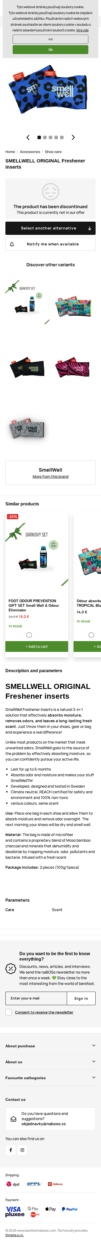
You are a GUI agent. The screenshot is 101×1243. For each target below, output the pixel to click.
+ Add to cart (37, 646)
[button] (28, 137)
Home (10, 151)
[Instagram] (22, 1150)
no (50, 39)
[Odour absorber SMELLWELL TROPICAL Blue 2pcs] (17, 635)
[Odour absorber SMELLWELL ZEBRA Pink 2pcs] (12, 635)
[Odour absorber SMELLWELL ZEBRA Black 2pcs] (86, 635)
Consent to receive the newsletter (44, 1012)
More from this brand (50, 476)
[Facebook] (10, 1150)
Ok (50, 49)
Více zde (82, 30)
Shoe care (53, 151)
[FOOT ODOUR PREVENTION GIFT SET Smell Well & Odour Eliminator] (29, 635)
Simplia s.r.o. (14, 1235)
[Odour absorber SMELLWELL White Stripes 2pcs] (23, 635)
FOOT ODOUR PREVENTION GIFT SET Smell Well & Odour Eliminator (34, 605)
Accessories (30, 151)
